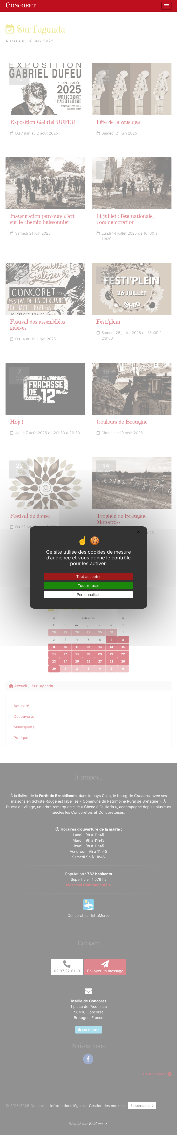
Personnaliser (88, 594)
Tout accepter (88, 576)
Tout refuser (88, 585)
